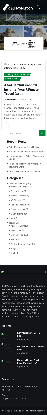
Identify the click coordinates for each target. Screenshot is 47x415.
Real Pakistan (13, 99)
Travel (8, 75)
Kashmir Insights (12, 79)
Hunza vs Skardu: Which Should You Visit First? (26, 157)
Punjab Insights (18, 209)
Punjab (14, 248)
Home (14, 43)
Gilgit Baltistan (17, 235)
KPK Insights (16, 200)
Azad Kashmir (17, 226)
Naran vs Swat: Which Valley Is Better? (27, 151)
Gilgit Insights (17, 191)
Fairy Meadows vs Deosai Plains (24, 147)
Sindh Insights (17, 214)
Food (11, 218)
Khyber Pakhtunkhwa (21, 244)
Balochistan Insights (20, 186)
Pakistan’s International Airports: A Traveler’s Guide (25, 165)
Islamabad (15, 239)
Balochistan (16, 230)
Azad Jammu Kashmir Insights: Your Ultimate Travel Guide (21, 89)
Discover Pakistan (21, 75)
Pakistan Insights (18, 204)
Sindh (13, 253)
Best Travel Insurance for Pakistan (25, 171)
